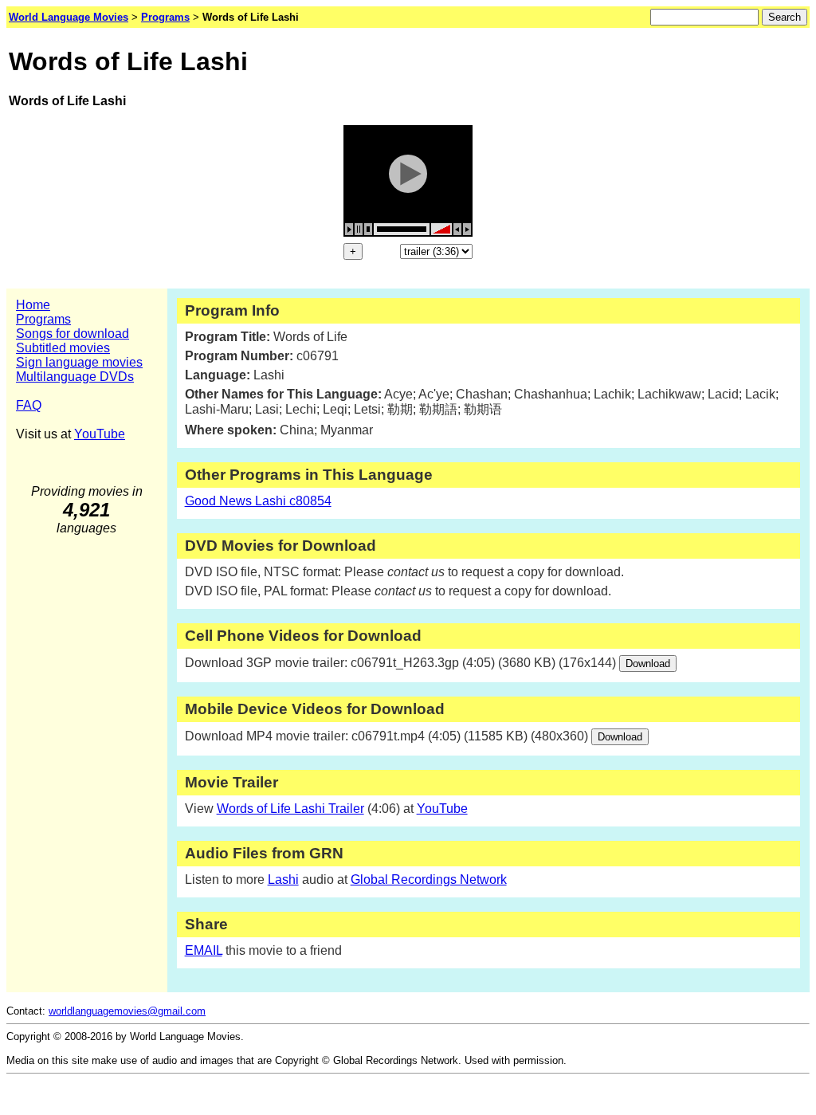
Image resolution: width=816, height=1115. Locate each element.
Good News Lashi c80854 (258, 501)
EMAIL (203, 950)
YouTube (99, 434)
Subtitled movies (63, 348)
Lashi (283, 879)
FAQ (28, 405)
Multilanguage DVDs (75, 376)
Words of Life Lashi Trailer (290, 808)
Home (33, 305)
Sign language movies (79, 362)
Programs (43, 319)
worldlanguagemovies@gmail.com (127, 1011)
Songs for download (72, 333)
